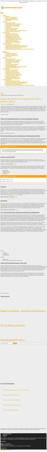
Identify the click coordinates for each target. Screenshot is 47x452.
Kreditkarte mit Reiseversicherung (15, 46)
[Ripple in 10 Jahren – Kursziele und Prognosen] (23, 303)
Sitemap (4, 435)
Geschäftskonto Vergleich (13, 39)
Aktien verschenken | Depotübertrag (16, 30)
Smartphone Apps (20, 139)
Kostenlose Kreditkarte (12, 44)
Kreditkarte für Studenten (13, 48)
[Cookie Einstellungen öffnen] (2, 450)
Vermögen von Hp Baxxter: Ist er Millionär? (11, 399)
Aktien (5, 21)
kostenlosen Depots (11, 139)
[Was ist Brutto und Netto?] (23, 318)
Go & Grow (8, 20)
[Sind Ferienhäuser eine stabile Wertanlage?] (5, 393)
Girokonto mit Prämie (11, 34)
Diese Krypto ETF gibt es (12, 339)
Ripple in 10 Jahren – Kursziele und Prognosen (22, 310)
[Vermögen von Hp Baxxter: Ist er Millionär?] (5, 398)
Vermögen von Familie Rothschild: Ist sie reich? (12, 404)
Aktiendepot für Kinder (12, 24)
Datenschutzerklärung (7, 433)
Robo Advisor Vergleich (12, 31)
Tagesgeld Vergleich (11, 40)
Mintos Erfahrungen (11, 17)
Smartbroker (4, 203)
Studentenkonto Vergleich (13, 38)
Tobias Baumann (3, 104)
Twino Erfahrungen (11, 18)
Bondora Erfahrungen (11, 19)
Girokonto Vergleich (11, 33)
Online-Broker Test (11, 29)
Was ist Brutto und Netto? (12, 325)
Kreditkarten (7, 43)
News (4, 15)
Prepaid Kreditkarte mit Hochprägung (16, 45)
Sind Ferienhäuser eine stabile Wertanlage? (11, 394)
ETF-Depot (8, 27)
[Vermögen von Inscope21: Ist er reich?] (5, 408)
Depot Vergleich (10, 22)
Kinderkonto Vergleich (12, 37)
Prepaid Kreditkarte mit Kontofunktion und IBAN (19, 49)
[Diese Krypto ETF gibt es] (23, 332)
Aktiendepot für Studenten (13, 23)
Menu (2, 13)
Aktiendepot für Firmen (12, 26)
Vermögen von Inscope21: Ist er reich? (10, 409)
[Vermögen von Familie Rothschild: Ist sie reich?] (5, 403)
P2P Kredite (6, 16)
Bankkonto (6, 32)
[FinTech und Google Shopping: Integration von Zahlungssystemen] (5, 388)
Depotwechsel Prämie (11, 28)
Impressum (5, 434)
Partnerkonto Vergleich (12, 41)
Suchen (15, 343)
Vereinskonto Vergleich (12, 42)
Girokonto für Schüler (12, 35)
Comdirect (8, 189)
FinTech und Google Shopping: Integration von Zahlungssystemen (16, 389)
